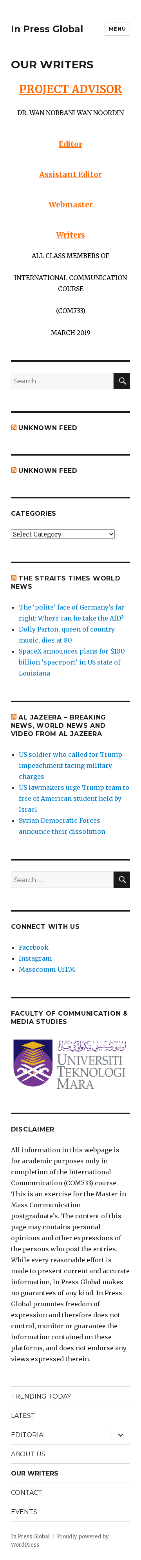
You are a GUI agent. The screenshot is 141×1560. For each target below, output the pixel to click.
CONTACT (26, 1492)
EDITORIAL (29, 1435)
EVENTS (24, 1512)
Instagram (35, 958)
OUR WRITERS (34, 1473)
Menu (117, 29)
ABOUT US (28, 1454)
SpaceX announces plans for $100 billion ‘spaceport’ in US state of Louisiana (72, 662)
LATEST (23, 1415)
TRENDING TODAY (41, 1396)
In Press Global (47, 29)
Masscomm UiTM (47, 969)
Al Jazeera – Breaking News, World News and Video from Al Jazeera (59, 726)
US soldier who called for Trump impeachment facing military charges (70, 765)
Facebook (34, 947)
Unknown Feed (47, 428)
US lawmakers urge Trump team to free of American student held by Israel (74, 798)
